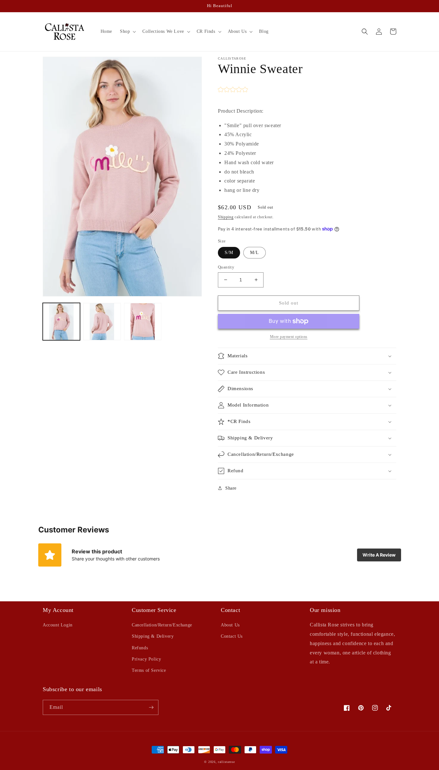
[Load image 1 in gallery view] (61, 321)
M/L (254, 252)
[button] (127, 31)
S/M (229, 252)
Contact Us (232, 636)
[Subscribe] (151, 707)
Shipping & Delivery (153, 636)
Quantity (226, 267)
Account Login (58, 625)
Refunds (140, 647)
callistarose (226, 762)
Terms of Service (149, 670)
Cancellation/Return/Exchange (162, 625)
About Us (230, 625)
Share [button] (231, 488)
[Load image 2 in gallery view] (102, 321)
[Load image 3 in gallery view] (142, 321)
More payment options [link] (289, 336)
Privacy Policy (146, 659)
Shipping (226, 217)
